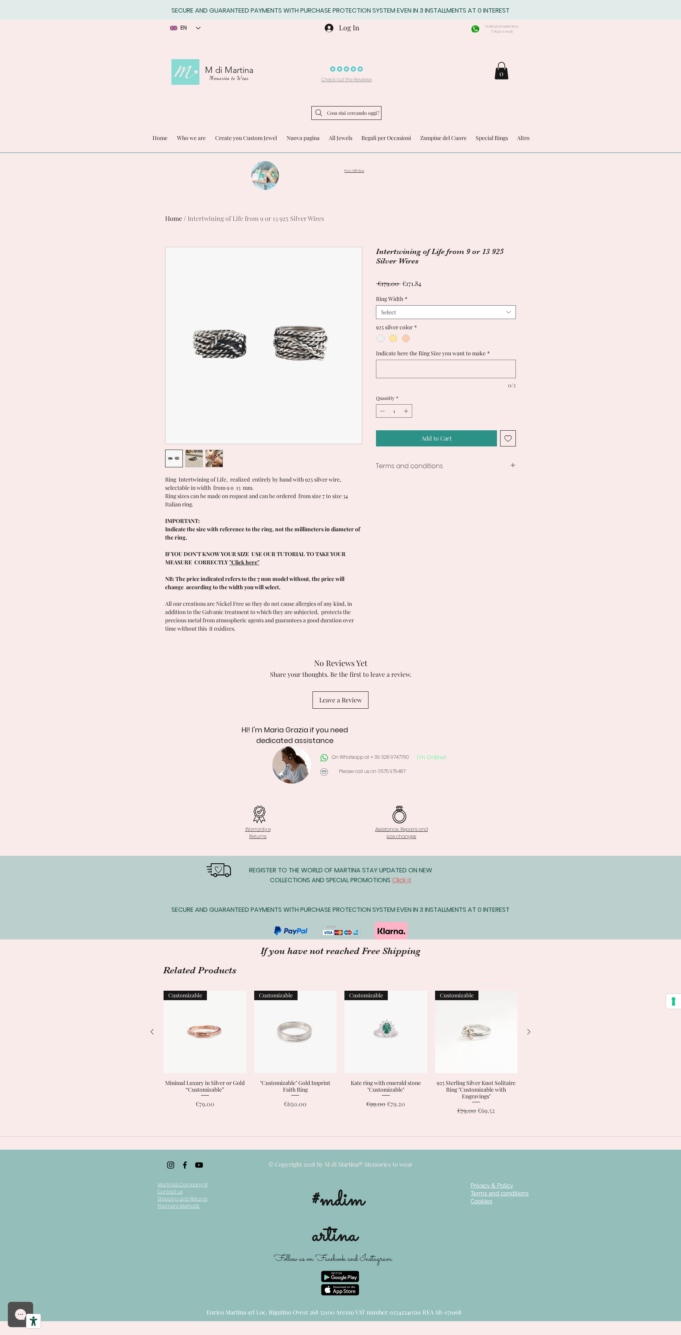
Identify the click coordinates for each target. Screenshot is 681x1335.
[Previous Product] (152, 1031)
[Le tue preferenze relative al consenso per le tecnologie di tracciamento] (673, 1001)
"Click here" (244, 562)
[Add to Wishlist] (508, 438)
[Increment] (406, 411)
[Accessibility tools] (33, 1321)
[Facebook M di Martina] (185, 1165)
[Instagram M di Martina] (170, 1165)
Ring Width (391, 298)
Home (173, 218)
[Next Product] (529, 1031)
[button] (501, 70)
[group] (340, 1053)
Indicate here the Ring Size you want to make (433, 353)
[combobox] (446, 312)
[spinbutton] (394, 411)
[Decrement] (381, 411)
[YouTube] (199, 1165)
